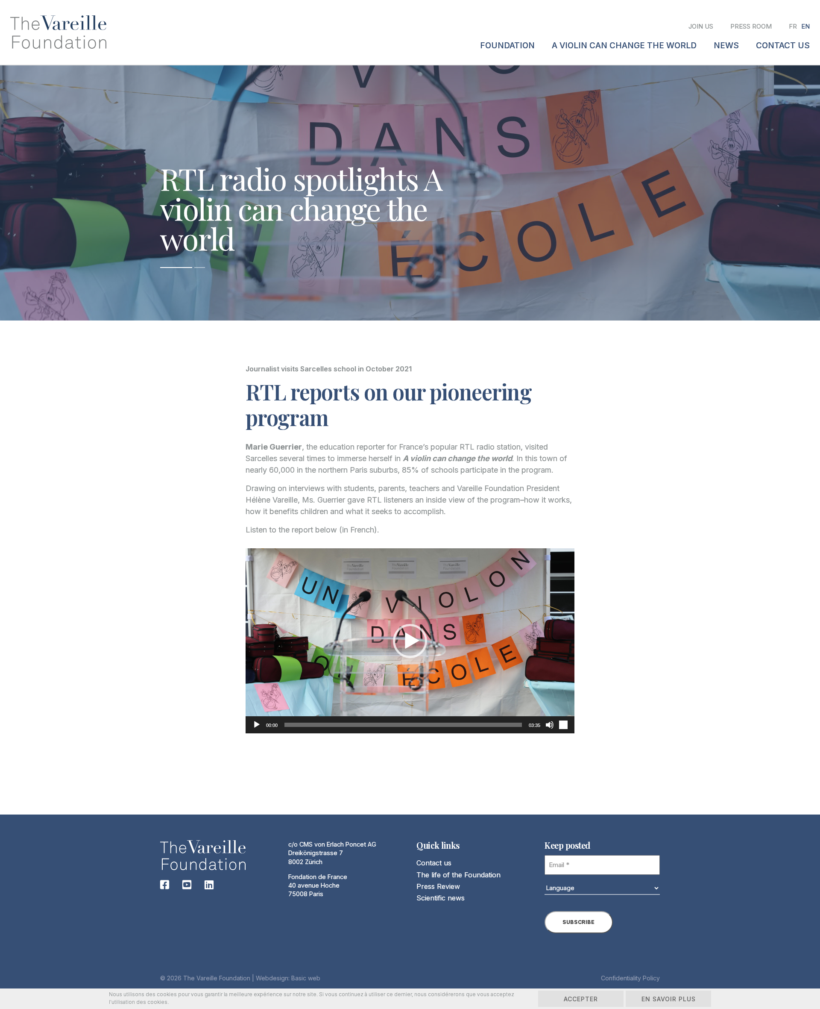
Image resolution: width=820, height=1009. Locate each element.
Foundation (507, 45)
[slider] (403, 725)
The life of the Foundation (458, 875)
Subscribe (578, 922)
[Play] (256, 725)
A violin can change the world (624, 45)
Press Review (438, 886)
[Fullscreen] (563, 725)
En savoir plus (668, 999)
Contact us (433, 863)
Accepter (581, 999)
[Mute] (549, 725)
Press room (751, 26)
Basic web (305, 978)
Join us (700, 26)
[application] (410, 640)
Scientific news (440, 898)
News (726, 45)
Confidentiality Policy (630, 978)
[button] (410, 641)
